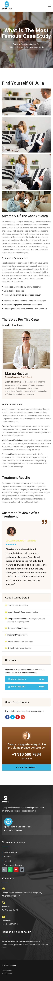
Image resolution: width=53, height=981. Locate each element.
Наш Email (6, 921)
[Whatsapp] (10, 869)
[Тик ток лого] (22, 869)
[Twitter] (12, 717)
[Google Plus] (23, 717)
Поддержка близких (13, 865)
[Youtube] (16, 869)
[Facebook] (7, 717)
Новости (7, 856)
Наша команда (10, 852)
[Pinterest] (17, 717)
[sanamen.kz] (7, 5)
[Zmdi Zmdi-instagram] (4, 869)
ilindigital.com (7, 973)
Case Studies (30, 44)
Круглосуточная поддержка (18, 827)
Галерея (7, 861)
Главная (16, 44)
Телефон (6, 907)
